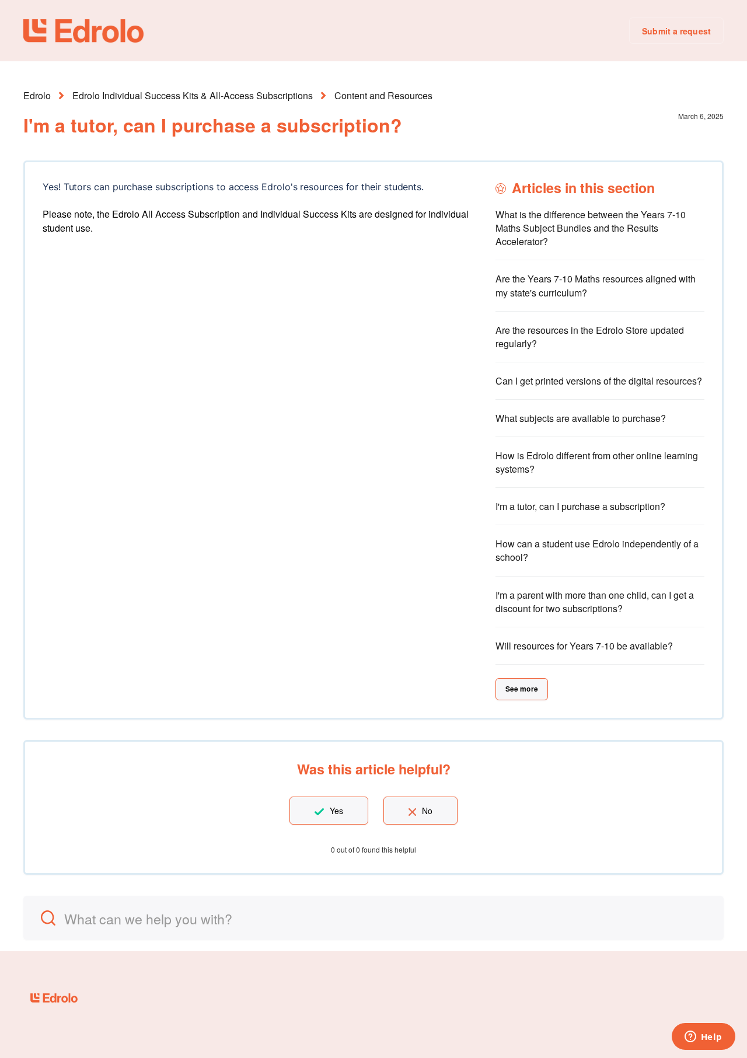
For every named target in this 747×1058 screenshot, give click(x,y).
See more (521, 688)
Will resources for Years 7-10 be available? (584, 645)
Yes (336, 810)
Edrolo (37, 95)
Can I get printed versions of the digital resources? (598, 380)
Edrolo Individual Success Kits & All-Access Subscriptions (192, 95)
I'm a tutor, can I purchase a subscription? (580, 506)
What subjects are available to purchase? (580, 418)
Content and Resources (383, 95)
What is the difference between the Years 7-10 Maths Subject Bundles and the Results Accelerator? (590, 228)
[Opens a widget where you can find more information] (703, 1037)
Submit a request (676, 31)
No (427, 810)
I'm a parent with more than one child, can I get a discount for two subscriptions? (594, 601)
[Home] (83, 31)
